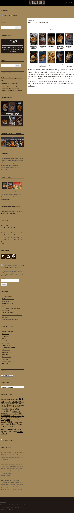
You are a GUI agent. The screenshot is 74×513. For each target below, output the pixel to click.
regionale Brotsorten (14, 417)
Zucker (14, 432)
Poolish (15, 414)
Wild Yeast (5, 364)
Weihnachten (19, 427)
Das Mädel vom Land (8, 299)
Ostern (10, 414)
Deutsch (15, 15)
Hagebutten (18, 403)
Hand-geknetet (6, 405)
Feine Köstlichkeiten (7, 303)
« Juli (2, 243)
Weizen (5, 429)
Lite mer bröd (6, 345)
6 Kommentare (58, 26)
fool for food (5, 341)
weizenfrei (14, 429)
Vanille (7, 427)
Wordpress (51, 26)
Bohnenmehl (15, 399)
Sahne (17, 420)
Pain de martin (6, 350)
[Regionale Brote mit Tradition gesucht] (12, 146)
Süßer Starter (11, 425)
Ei (19, 401)
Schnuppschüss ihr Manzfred (10, 319)
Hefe (14, 405)
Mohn (14, 409)
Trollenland (5, 359)
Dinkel (15, 401)
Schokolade (15, 422)
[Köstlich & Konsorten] (8, 440)
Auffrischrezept (6, 399)
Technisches (36, 26)
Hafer (12, 403)
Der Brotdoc (5, 301)
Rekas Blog (5, 354)
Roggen (5, 419)
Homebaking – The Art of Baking (11, 308)
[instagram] (3, 258)
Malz (3, 409)
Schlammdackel (6, 357)
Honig (18, 405)
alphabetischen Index (44, 77)
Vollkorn (12, 427)
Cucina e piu (5, 336)
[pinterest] (8, 258)
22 (18, 237)
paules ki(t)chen (6, 352)
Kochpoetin (5, 343)
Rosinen (12, 419)
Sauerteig (6, 421)
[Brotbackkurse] (12, 126)
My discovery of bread (8, 348)
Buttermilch (8, 402)
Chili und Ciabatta (7, 296)
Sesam (7, 424)
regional (17, 416)
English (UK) (7, 15)
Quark (12, 416)
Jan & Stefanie (9, 509)
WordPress (19, 507)
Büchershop (6, 199)
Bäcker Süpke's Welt (7, 331)
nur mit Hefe (11, 410)
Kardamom (4, 406)
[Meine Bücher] (12, 192)
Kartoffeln (11, 406)
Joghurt (22, 405)
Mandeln (8, 409)
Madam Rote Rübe (7, 312)
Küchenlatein (5, 310)
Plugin (47, 26)
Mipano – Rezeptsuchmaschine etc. (12, 315)
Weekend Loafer (6, 361)
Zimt (9, 431)
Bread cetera (5, 334)
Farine (3, 338)
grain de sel (5, 306)
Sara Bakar (5, 317)
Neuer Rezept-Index (38, 22)
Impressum (3, 502)
